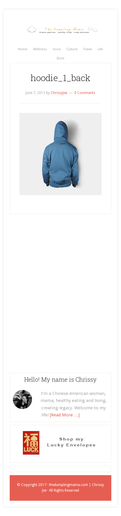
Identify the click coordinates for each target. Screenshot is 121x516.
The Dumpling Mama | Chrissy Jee (60, 30)
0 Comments (84, 93)
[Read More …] (65, 415)
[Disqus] (60, 297)
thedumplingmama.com (68, 485)
